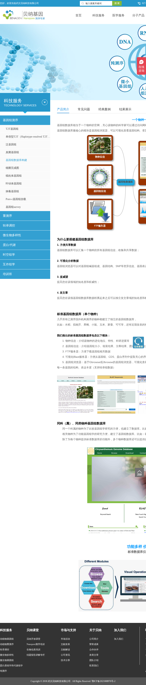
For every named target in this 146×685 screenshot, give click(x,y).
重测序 (7, 215)
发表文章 (93, 655)
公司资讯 (65, 655)
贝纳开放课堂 (33, 639)
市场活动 (65, 639)
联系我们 (93, 665)
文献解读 (65, 649)
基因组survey (13, 207)
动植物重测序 (7, 644)
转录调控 (9, 225)
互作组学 (9, 264)
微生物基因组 (7, 660)
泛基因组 (11, 144)
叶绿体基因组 (14, 183)
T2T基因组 (12, 128)
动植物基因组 (7, 639)
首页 (78, 15)
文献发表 (65, 644)
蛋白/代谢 (9, 244)
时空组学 (9, 254)
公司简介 (93, 639)
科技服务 (98, 15)
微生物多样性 (12, 235)
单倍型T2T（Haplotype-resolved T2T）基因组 (28, 136)
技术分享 (65, 660)
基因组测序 (10, 120)
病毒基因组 (12, 191)
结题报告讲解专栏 (36, 655)
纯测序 (3, 671)
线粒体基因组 (14, 175)
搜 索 (117, 3)
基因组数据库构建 (16, 160)
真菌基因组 (12, 152)
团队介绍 (93, 660)
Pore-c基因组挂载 (16, 199)
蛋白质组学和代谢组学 (11, 665)
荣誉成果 (93, 644)
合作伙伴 (93, 649)
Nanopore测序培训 (36, 644)
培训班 (7, 274)
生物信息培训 (33, 649)
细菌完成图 (12, 167)
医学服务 (118, 15)
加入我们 (118, 639)
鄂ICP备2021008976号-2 (103, 681)
